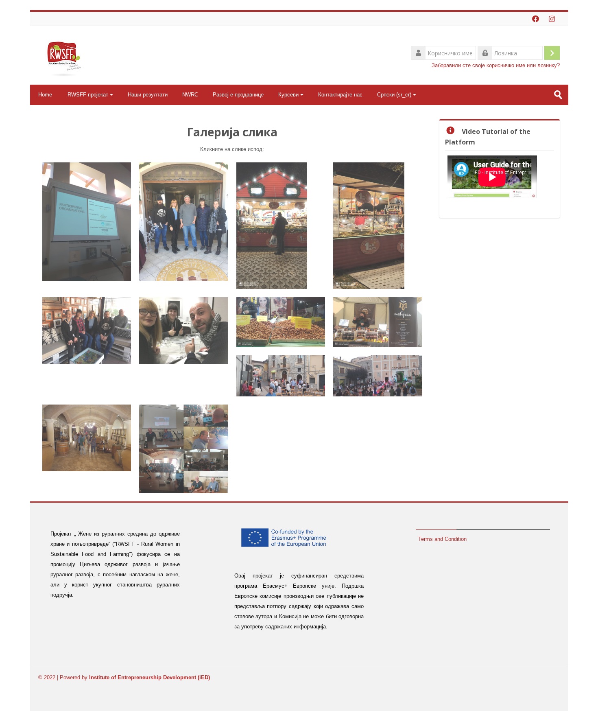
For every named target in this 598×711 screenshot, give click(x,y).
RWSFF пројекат (88, 95)
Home (45, 95)
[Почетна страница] (62, 55)
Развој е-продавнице (238, 95)
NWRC (190, 95)
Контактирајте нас (340, 95)
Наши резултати (148, 95)
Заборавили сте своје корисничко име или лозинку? (496, 65)
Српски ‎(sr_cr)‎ (394, 95)
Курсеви (288, 95)
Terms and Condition (442, 539)
